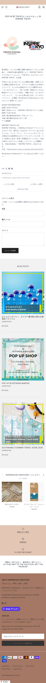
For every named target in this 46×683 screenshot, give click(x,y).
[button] (5, 682)
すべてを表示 (23, 478)
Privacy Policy (29, 666)
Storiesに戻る (23, 189)
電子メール (6, 219)
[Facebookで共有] (9, 168)
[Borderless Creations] (23, 7)
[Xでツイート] (6, 168)
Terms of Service (17, 666)
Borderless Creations (13, 675)
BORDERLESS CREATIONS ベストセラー (23, 475)
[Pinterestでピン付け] (12, 168)
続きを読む (5, 326)
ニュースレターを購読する (23, 643)
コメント (5, 230)
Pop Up (19, 178)
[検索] (7, 7)
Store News (26, 178)
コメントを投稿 (10, 250)
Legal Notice (6, 666)
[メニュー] (2, 7)
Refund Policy (6, 669)
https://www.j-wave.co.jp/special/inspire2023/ (25, 149)
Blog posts (23, 266)
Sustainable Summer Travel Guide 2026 (22, 448)
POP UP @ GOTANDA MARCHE (15, 383)
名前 (3, 209)
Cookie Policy (17, 669)
